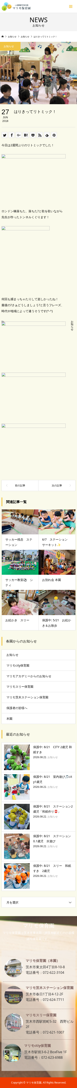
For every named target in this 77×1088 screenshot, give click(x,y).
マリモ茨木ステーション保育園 (27, 697)
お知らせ (72, 325)
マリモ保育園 (38, 925)
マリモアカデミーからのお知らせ (28, 676)
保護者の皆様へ (16, 708)
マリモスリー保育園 (19, 686)
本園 (9, 719)
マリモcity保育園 (17, 665)
